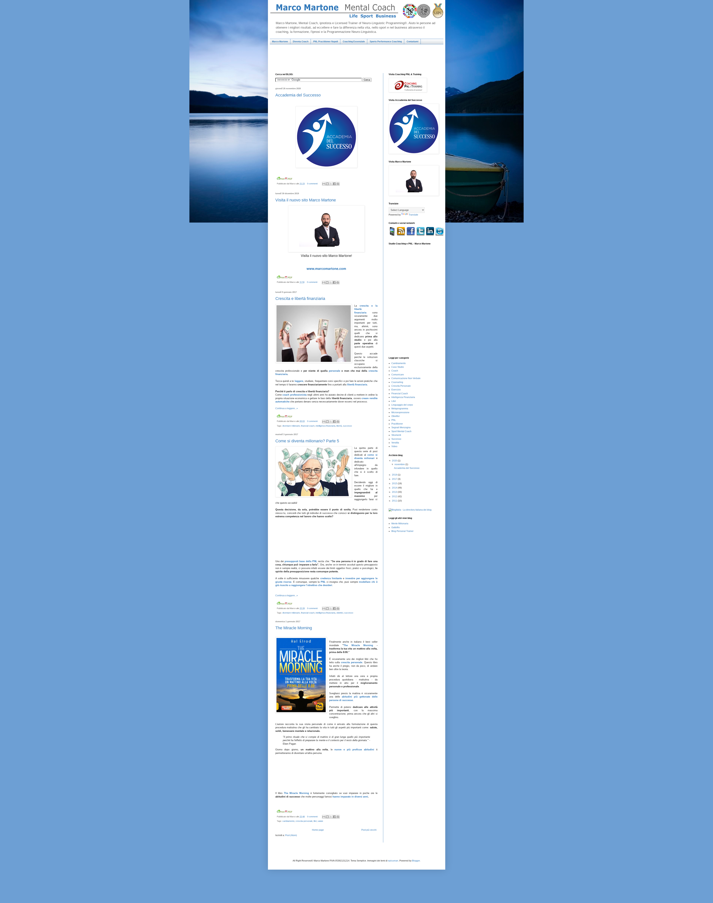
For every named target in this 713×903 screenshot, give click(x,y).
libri (315, 821)
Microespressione (400, 412)
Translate (413, 214)
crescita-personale (304, 821)
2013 (395, 492)
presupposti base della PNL (301, 561)
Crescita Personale (401, 386)
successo (347, 426)
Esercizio (396, 389)
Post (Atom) (291, 835)
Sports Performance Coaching (386, 41)
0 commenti (312, 183)
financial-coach (308, 426)
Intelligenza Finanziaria (403, 397)
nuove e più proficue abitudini (354, 749)
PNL (323, 581)
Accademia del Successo (298, 95)
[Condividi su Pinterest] (338, 184)
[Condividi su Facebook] (334, 184)
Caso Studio (397, 367)
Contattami (412, 41)
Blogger (416, 860)
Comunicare (397, 374)
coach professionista (294, 394)
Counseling (397, 382)
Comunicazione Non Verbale (406, 378)
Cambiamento (398, 363)
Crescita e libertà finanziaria (300, 298)
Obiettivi (395, 416)
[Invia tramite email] (324, 184)
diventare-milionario (291, 426)
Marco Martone (280, 41)
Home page (318, 830)
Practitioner (397, 423)
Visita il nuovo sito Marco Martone (305, 200)
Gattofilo (395, 527)
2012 (395, 496)
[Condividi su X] (331, 184)
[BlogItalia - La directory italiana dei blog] (410, 510)
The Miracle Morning (293, 628)
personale (334, 370)
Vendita (395, 442)
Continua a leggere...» (286, 408)
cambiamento (288, 821)
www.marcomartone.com (326, 268)
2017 (395, 479)
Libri (393, 401)
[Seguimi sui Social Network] (416, 235)
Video (394, 446)
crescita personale (351, 662)
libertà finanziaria (357, 384)
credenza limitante (331, 578)
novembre (400, 464)
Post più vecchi (369, 830)
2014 (395, 487)
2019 (395, 474)
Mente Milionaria (399, 523)
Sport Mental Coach (401, 431)
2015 (395, 483)
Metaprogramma (399, 408)
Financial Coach (399, 393)
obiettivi (339, 613)
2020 (395, 460)
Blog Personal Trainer (402, 531)
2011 (395, 500)
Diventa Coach (300, 41)
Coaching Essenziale (354, 41)
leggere (299, 381)
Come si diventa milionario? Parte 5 (307, 441)
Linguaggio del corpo (402, 405)
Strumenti (396, 435)
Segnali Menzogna (401, 427)
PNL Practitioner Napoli (325, 41)
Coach (394, 370)
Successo (396, 439)
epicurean (393, 860)
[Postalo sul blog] (327, 184)
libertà (339, 426)
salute (320, 821)
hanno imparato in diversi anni (350, 796)
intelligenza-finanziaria (325, 426)
